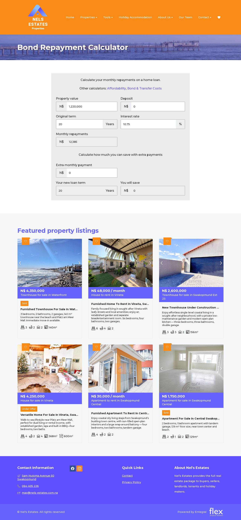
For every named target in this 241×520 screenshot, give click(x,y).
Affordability (116, 88)
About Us (164, 17)
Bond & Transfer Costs (144, 88)
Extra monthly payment (74, 165)
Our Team (185, 17)
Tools (107, 17)
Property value (67, 98)
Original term (66, 116)
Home (70, 17)
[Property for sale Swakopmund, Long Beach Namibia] (38, 17)
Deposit (126, 98)
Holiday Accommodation (135, 17)
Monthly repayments (72, 134)
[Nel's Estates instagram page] (79, 469)
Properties (88, 17)
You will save (130, 182)
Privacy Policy (131, 482)
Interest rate (129, 116)
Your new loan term (70, 182)
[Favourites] (219, 17)
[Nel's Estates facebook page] (73, 469)
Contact (204, 17)
